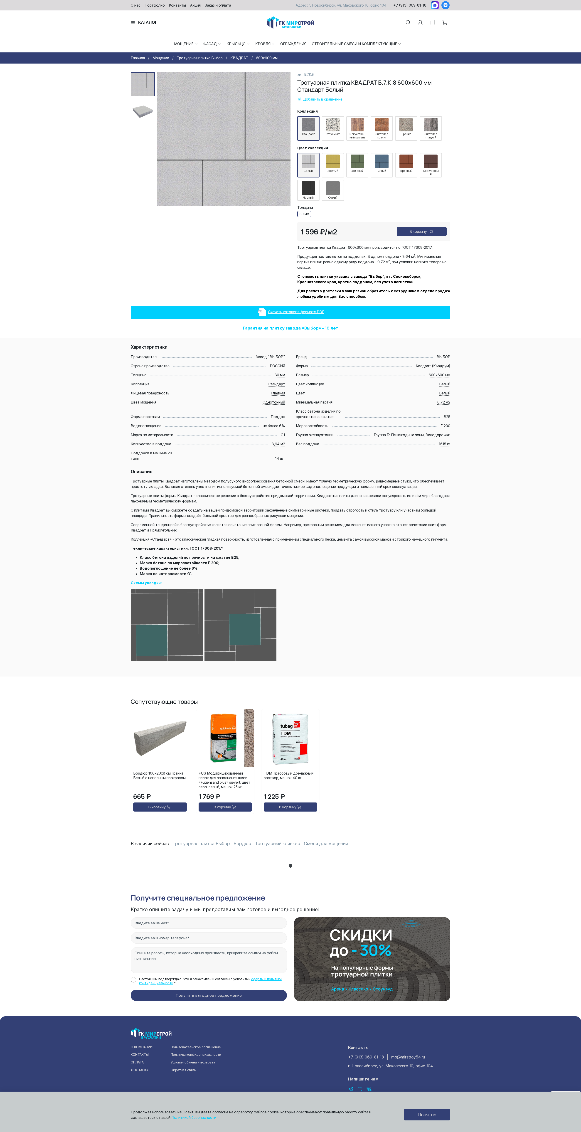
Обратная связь (183, 1070)
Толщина (305, 207)
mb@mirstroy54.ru (408, 1057)
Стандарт (276, 384)
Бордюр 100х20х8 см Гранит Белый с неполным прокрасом (159, 775)
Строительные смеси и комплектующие (354, 44)
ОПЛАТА (137, 1062)
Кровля (263, 44)
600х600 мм (267, 58)
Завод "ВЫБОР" (270, 356)
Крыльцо (236, 44)
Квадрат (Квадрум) (433, 366)
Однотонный (274, 402)
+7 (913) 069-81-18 (409, 5)
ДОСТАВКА (139, 1070)
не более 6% (274, 425)
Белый (444, 384)
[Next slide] (281, 138)
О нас (135, 5)
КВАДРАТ (239, 58)
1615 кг (444, 444)
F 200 (445, 425)
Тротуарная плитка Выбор (200, 58)
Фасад (210, 44)
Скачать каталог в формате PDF (296, 312)
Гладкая (278, 393)
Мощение (184, 44)
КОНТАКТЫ (140, 1054)
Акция (195, 5)
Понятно (427, 1114)
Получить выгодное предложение (209, 995)
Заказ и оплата (218, 5)
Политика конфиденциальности (196, 1054)
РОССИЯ (277, 366)
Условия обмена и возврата (193, 1062)
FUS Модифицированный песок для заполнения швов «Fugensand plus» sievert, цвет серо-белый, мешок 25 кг (224, 780)
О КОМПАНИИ (142, 1047)
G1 (283, 435)
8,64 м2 (278, 444)
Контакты (177, 5)
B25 (447, 416)
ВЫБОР (443, 356)
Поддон (278, 416)
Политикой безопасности (193, 1117)
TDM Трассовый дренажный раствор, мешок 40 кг (288, 775)
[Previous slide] (166, 138)
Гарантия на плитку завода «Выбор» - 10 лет (290, 328)
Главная (138, 58)
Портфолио (155, 5)
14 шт (280, 458)
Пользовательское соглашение (196, 1047)
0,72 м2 (443, 402)
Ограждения (293, 44)
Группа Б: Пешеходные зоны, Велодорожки (412, 435)
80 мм (280, 375)
